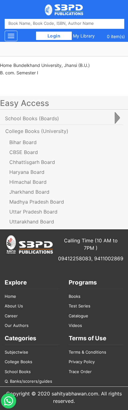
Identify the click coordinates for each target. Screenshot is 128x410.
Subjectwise (16, 352)
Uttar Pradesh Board (33, 212)
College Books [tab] (36, 131)
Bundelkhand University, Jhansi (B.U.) (51, 65)
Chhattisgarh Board (32, 162)
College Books (18, 361)
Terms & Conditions (87, 352)
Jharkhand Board (29, 192)
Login (54, 35)
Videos (75, 325)
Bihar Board (23, 142)
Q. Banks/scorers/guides (28, 381)
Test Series (79, 305)
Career (11, 315)
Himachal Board (28, 182)
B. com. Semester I (19, 72)
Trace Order (80, 371)
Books (74, 296)
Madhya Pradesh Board (36, 202)
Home (6, 65)
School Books (18, 371)
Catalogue (78, 315)
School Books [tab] (32, 118)
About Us (14, 305)
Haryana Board (26, 172)
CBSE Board (23, 152)
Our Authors (17, 325)
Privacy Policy (82, 361)
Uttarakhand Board (31, 221)
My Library (84, 35)
